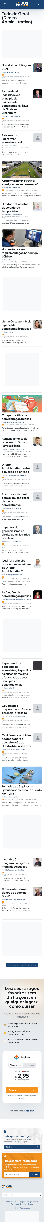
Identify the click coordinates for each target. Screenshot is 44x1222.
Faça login (29, 1110)
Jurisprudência (32, 1201)
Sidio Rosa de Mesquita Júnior (14, 870)
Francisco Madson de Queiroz (14, 422)
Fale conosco (25, 1208)
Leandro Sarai (9, 688)
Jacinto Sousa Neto (10, 146)
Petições (22, 1201)
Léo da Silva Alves (10, 260)
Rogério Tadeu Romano (12, 187)
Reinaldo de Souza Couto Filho (14, 749)
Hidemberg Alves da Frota (13, 574)
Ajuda (16, 1208)
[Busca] (39, 4)
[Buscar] (40, 1194)
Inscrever (34, 1174)
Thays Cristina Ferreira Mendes (14, 716)
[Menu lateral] (5, 4)
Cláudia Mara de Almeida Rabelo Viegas (17, 599)
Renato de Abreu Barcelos (13, 541)
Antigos (31, 965)
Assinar (13, 1089)
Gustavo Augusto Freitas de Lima (15, 475)
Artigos (7, 1201)
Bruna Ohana (8, 332)
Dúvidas (23, 1204)
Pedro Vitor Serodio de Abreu (14, 449)
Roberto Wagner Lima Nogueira (14, 899)
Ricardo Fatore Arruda (11, 72)
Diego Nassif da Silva (11, 797)
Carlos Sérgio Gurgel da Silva (14, 116)
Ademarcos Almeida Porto (13, 214)
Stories (30, 1204)
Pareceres (15, 1204)
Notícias (14, 1201)
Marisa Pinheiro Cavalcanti (13, 508)
